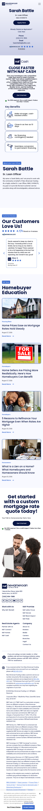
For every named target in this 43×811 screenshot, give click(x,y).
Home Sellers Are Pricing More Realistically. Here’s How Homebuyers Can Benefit (20, 373)
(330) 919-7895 (21, 38)
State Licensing (22, 782)
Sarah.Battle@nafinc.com (21, 43)
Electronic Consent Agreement (16, 789)
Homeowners (6, 462)
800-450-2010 (31, 658)
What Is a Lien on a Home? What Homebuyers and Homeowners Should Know (18, 470)
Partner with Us (7, 627)
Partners (30, 789)
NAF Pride (26, 619)
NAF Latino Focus (29, 610)
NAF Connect (6, 630)
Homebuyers (6, 366)
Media (25, 633)
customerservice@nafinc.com (24, 683)
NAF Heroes (27, 613)
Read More (6, 336)
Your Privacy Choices (14, 807)
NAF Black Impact (29, 616)
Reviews (25, 630)
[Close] (40, 793)
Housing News (7, 321)
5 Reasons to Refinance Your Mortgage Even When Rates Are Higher (21, 421)
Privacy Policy (33, 782)
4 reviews (21, 49)
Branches (26, 639)
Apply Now (21, 23)
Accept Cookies (29, 807)
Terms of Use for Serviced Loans (27, 785)
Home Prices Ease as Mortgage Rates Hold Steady (21, 327)
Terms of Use (10, 785)
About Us (26, 627)
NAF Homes (6, 633)
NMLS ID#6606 (11, 782)
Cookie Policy (28, 803)
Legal (25, 641)
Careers (26, 636)
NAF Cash (5, 636)
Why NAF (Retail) (8, 610)
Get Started (21, 95)
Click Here (21, 32)
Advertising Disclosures (13, 787)
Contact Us (27, 644)
